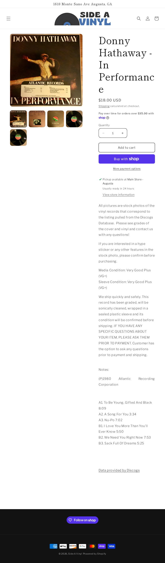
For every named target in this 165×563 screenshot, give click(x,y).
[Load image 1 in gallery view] (18, 119)
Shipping (104, 106)
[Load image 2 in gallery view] (37, 119)
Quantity (104, 125)
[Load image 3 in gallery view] (55, 119)
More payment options (127, 168)
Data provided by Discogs (119, 470)
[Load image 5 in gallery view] (18, 137)
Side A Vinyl (75, 553)
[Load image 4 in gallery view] (74, 119)
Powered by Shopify (94, 553)
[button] (8, 18)
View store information (118, 194)
